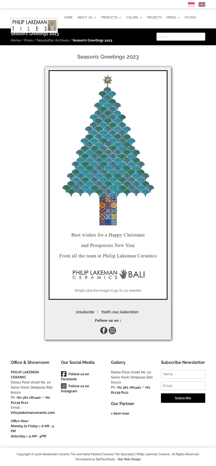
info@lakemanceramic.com (33, 413)
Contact (94, 33)
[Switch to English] (199, 4)
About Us (84, 17)
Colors (132, 17)
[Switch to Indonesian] (189, 4)
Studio (190, 17)
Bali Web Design (129, 459)
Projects (154, 17)
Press (171, 17)
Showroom (73, 33)
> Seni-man (120, 413)
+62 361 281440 (28, 397)
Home (68, 17)
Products (109, 17)
